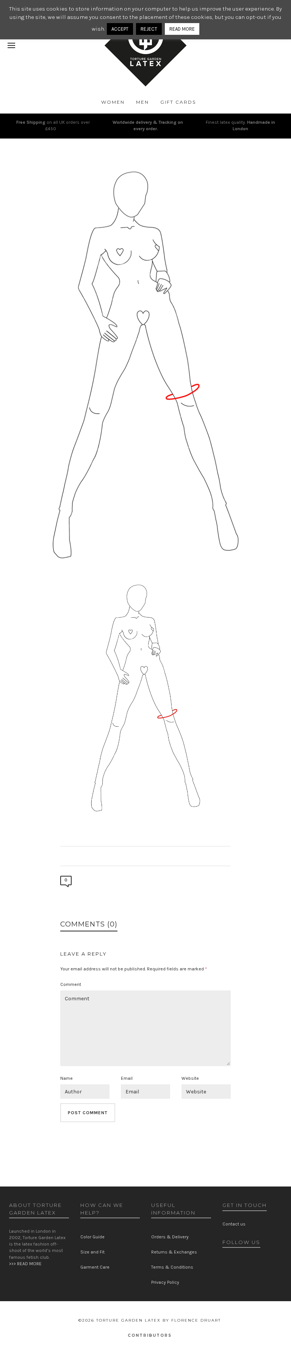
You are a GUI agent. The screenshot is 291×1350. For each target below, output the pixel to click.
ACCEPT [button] (119, 29)
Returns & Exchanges (174, 1252)
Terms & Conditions (172, 1267)
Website (190, 1078)
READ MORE (182, 29)
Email (127, 1078)
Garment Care (95, 1267)
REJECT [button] (149, 29)
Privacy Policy (165, 1282)
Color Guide (92, 1236)
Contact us (234, 1224)
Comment (70, 984)
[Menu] (11, 46)
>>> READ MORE (25, 1263)
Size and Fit (92, 1252)
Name (66, 1078)
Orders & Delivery (170, 1236)
